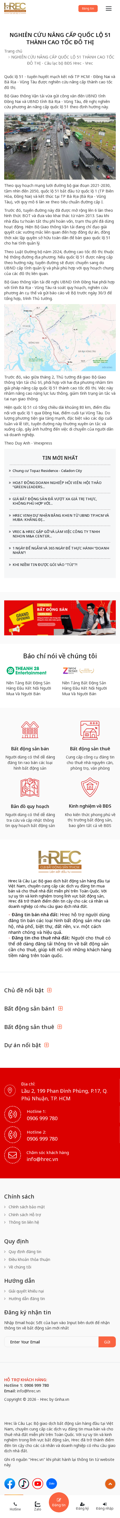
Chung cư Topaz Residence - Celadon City (47, 470)
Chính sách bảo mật (26, 1206)
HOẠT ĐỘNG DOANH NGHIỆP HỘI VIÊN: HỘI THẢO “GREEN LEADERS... (57, 485)
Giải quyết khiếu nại (26, 1291)
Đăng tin (88, 8)
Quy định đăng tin (24, 1251)
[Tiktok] (23, 1483)
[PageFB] (9, 1483)
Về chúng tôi (19, 1267)
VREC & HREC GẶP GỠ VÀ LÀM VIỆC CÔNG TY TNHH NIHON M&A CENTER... (56, 534)
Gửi (107, 1342)
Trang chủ (13, 51)
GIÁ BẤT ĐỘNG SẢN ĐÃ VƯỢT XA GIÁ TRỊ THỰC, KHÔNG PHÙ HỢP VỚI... (55, 501)
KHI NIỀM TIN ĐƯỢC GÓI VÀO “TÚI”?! (45, 564)
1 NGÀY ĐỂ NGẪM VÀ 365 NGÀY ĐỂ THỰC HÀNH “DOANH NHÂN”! (61, 550)
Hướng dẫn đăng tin (26, 1298)
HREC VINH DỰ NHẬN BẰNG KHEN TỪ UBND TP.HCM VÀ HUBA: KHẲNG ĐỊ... (61, 517)
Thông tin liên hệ (23, 1222)
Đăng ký (82, 1508)
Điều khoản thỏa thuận (29, 1259)
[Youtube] (37, 1483)
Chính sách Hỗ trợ (24, 1214)
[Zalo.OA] (51, 1483)
